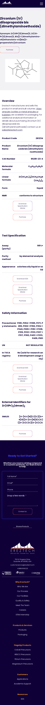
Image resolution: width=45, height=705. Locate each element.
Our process (22, 591)
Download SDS (22, 279)
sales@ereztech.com (12, 129)
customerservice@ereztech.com (22, 565)
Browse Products (22, 526)
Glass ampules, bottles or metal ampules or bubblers (22, 111)
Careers (22, 610)
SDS (22, 699)
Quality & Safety (23, 600)
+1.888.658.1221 (22, 568)
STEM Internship (22, 614)
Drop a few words (15, 495)
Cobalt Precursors (22, 649)
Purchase (9, 50)
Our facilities (22, 596)
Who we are (22, 586)
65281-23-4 (37, 158)
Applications (22, 679)
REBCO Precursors (22, 654)
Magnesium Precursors (22, 664)
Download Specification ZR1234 (23, 206)
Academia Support (22, 683)
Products (22, 630)
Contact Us (22, 511)
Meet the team (22, 605)
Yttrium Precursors (22, 659)
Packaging (22, 634)
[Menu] (41, 4)
